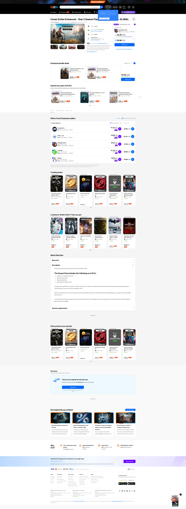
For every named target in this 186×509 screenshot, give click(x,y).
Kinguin (59, 158)
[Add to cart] (132, 128)
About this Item (69, 110)
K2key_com (61, 135)
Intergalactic (61, 128)
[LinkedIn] (134, 491)
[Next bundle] (134, 63)
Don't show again (104, 18)
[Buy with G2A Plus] (119, 128)
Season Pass (67, 15)
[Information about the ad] (120, 27)
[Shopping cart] (133, 7)
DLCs (62, 15)
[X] (132, 491)
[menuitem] (53, 12)
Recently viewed (60, 110)
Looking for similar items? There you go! (66, 215)
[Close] (184, 2)
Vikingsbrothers (123, 30)
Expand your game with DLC (61, 86)
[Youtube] (122, 491)
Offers (52, 110)
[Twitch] (125, 491)
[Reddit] (127, 491)
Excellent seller (62, 144)
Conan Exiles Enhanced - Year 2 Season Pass (81, 15)
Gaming (56, 15)
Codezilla (60, 150)
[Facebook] (120, 491)
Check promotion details (55, 461)
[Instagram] (130, 491)
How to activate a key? (95, 39)
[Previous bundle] (132, 63)
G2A (52, 15)
